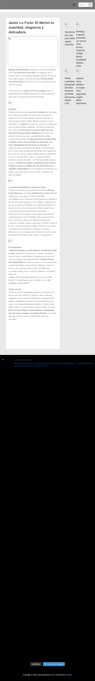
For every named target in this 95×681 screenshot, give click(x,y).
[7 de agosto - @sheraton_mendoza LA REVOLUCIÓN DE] (71, 625)
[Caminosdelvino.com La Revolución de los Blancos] (71, 531)
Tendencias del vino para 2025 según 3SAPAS (71, 38)
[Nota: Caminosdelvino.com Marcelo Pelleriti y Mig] (24, 388)
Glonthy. (69, 675)
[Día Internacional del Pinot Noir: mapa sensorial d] (24, 464)
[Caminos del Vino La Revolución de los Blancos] (24, 526)
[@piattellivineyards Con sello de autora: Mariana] (71, 559)
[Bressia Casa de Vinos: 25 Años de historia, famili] (71, 417)
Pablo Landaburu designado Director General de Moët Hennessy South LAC (70, 91)
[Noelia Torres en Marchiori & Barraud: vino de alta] (71, 596)
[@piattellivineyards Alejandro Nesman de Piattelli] (71, 388)
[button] (74, 5)
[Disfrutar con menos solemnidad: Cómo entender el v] (24, 637)
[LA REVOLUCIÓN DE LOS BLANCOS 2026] (24, 542)
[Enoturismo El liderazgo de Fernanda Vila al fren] (24, 590)
